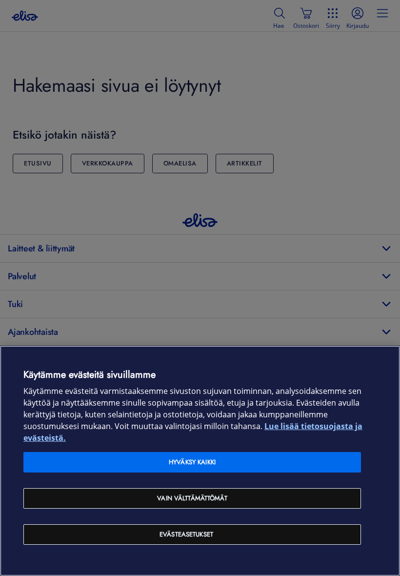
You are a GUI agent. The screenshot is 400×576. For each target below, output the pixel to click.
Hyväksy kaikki (192, 462)
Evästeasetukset (186, 534)
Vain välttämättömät (192, 498)
